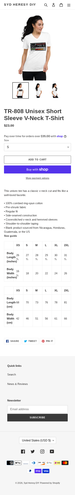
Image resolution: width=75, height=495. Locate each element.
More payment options (37, 178)
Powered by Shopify (50, 483)
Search (11, 374)
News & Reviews (17, 383)
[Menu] (69, 5)
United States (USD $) (36, 440)
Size (6, 140)
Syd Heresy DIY (20, 4)
